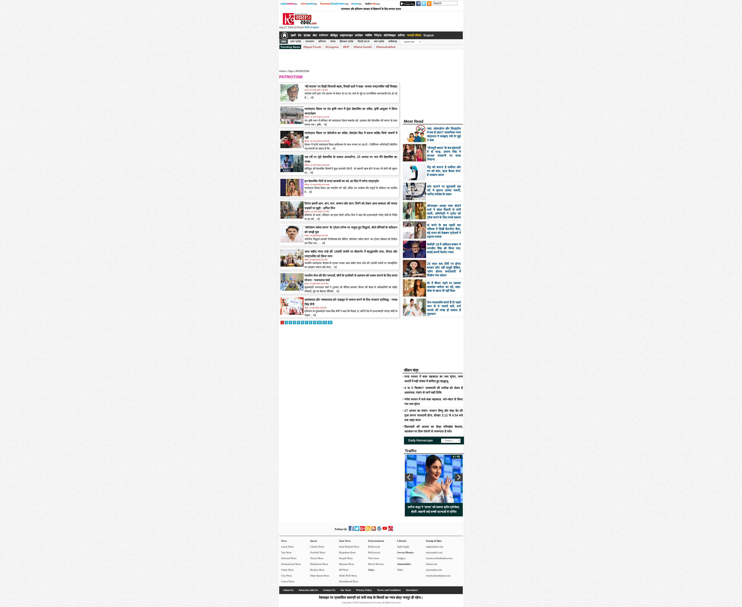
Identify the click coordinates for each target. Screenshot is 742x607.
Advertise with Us (308, 590)
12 (330, 322)
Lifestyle (402, 540)
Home (282, 71)
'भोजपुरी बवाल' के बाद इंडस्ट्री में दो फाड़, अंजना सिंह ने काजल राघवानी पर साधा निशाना (433, 509)
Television (373, 558)
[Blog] (373, 530)
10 (319, 322)
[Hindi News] (299, 24)
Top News (286, 552)
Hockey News (317, 569)
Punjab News (346, 558)
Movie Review (376, 564)
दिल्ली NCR (364, 41)
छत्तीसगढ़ (392, 41)
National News (288, 558)
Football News (317, 552)
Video (400, 569)
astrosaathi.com (434, 552)
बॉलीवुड (334, 35)
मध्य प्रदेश (379, 41)
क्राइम (307, 35)
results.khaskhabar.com (438, 575)
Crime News (287, 569)
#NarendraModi (385, 46)
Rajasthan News (347, 552)
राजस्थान (309, 41)
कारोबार (359, 35)
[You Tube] (384, 530)
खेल (315, 35)
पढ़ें (312, 97)
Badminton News (319, 564)
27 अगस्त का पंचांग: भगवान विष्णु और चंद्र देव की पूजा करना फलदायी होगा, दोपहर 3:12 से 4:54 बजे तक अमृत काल (433, 415)
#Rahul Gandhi (363, 46)
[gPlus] (362, 530)
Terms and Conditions (389, 590)
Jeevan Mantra (405, 552)
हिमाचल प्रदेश (346, 41)
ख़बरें (293, 35)
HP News (343, 569)
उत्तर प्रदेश (295, 41)
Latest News (287, 546)
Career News (287, 581)
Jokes (371, 569)
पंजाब (332, 41)
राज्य (283, 41)
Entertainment (376, 540)
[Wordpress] (379, 530)
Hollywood (374, 552)
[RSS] (368, 530)
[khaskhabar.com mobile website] (390, 530)
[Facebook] (351, 530)
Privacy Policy (364, 590)
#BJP (346, 46)
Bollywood (374, 546)
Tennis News (316, 558)
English (315, 27)
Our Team (345, 590)
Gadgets (401, 558)
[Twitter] (356, 530)
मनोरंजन (323, 35)
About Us (288, 590)
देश (299, 35)
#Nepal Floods (312, 46)
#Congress (332, 46)
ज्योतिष (368, 35)
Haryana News (346, 564)
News (284, 540)
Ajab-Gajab (403, 546)
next (459, 477)
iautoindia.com (434, 569)
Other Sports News (319, 575)
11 (324, 322)
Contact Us (329, 590)
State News (345, 540)
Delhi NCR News (348, 575)
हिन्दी (307, 27)
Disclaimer (412, 590)
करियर (401, 35)
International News (291, 564)
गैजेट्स (377, 35)
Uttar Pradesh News (349, 546)
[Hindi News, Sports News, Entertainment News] (284, 35)
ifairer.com (431, 564)
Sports (313, 540)
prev (409, 477)
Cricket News (317, 546)
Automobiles (404, 564)
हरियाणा (322, 41)
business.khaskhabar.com (439, 558)
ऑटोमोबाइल (390, 35)
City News (286, 575)
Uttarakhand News (348, 581)
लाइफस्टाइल (346, 35)
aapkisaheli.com (434, 546)
